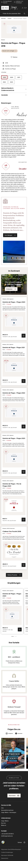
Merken (15, 57)
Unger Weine (5, 821)
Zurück (20, 842)
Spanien (7, 66)
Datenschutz (4, 858)
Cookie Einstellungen (7, 852)
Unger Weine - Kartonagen (8, 812)
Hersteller (4, 95)
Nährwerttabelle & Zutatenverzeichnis (7, 89)
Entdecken (9, 289)
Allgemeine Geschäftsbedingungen (11, 849)
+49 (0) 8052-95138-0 (7, 834)
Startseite (3, 18)
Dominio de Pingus (10, 69)
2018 (5, 78)
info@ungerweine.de (7, 836)
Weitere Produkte (12, 575)
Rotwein (9, 18)
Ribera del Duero (15, 66)
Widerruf (3, 825)
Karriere (3, 823)
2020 (12, 78)
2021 (19, 78)
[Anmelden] (22, 7)
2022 (5, 82)
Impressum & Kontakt (7, 855)
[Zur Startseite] (14, 8)
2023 (12, 82)
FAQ (2, 808)
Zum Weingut (8, 235)
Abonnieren (12, 795)
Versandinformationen (7, 810)
